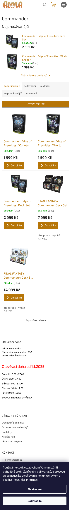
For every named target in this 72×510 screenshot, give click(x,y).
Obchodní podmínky (13, 423)
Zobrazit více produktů (34, 75)
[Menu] (63, 4)
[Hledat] (44, 4)
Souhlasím (35, 501)
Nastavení (35, 489)
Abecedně (31, 94)
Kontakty (7, 432)
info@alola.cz (14, 460)
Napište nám (9, 437)
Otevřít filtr (36, 104)
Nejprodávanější (13, 94)
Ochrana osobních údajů (15, 427)
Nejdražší (45, 86)
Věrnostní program (12, 441)
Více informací (29, 480)
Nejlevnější (30, 86)
